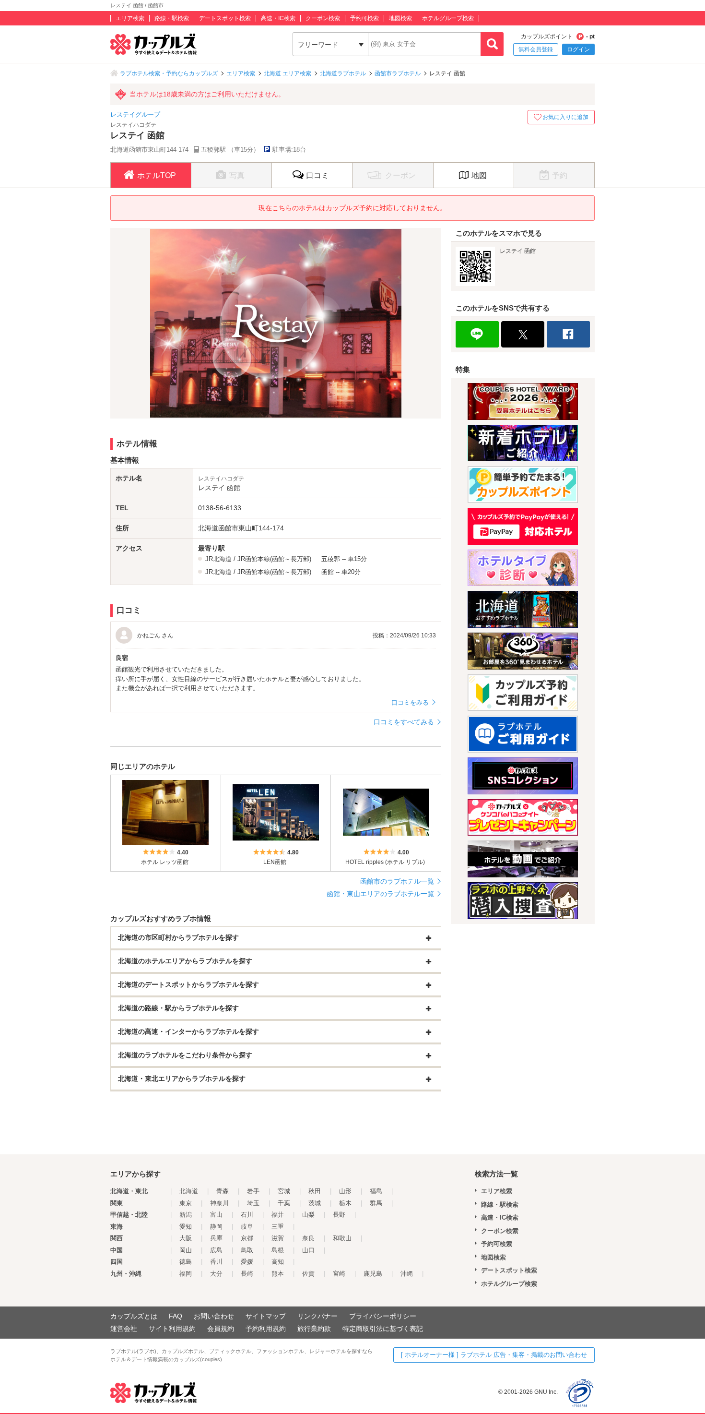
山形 (345, 1191)
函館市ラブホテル (398, 73)
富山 (216, 1214)
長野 (339, 1214)
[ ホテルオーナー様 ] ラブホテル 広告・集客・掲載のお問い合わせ (494, 1354)
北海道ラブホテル (343, 73)
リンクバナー (317, 1316)
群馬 (376, 1203)
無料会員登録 (535, 49)
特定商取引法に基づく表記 (382, 1328)
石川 (247, 1214)
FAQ (175, 1316)
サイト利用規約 (172, 1328)
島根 (277, 1250)
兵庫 (216, 1238)
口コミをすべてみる (404, 722)
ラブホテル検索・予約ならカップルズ (169, 73)
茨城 (314, 1203)
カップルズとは (133, 1316)
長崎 (247, 1273)
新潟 (185, 1214)
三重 (277, 1226)
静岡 (216, 1226)
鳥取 (247, 1250)
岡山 (185, 1250)
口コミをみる (410, 702)
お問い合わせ (214, 1316)
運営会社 (123, 1328)
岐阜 (247, 1226)
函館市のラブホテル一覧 (397, 881)
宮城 (284, 1191)
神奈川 (219, 1203)
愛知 (185, 1226)
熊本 (277, 1273)
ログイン (578, 49)
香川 (216, 1261)
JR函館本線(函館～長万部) (274, 559)
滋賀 (277, 1238)
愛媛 (247, 1261)
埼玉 (253, 1203)
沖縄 (406, 1273)
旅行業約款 (314, 1328)
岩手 (253, 1191)
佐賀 (308, 1273)
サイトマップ (266, 1316)
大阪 (185, 1238)
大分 (216, 1273)
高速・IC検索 (278, 18)
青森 (222, 1191)
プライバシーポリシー (382, 1316)
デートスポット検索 (225, 18)
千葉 (284, 1203)
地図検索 (400, 18)
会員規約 (220, 1328)
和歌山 (342, 1238)
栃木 (345, 1203)
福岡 (185, 1273)
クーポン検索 (323, 18)
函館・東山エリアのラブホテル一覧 (380, 894)
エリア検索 (130, 18)
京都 (247, 1238)
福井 (277, 1214)
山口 (308, 1250)
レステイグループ (135, 114)
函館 (327, 571)
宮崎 (339, 1273)
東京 (185, 1203)
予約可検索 (364, 18)
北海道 (188, 1191)
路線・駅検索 (171, 18)
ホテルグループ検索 (448, 18)
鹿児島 (373, 1273)
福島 (376, 1191)
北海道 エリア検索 (287, 73)
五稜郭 (330, 559)
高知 (277, 1261)
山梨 (308, 1214)
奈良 (308, 1238)
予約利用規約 (266, 1328)
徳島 (185, 1261)
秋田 (314, 1191)
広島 (216, 1250)
